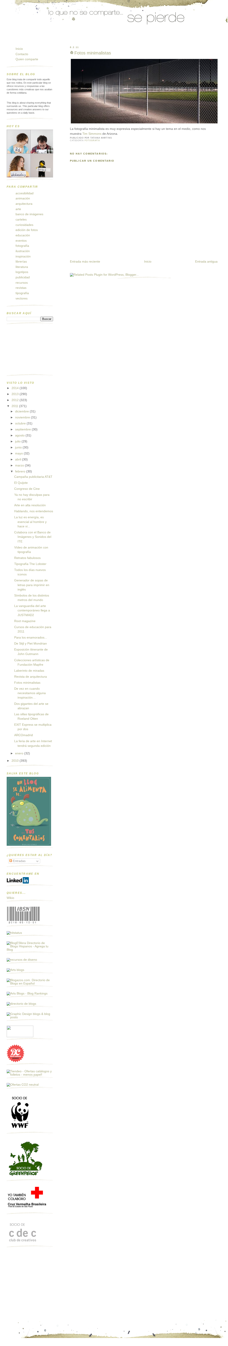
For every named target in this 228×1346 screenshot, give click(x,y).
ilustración (23, 251)
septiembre (23, 429)
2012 (16, 400)
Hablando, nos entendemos (33, 511)
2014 (16, 388)
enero (19, 753)
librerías (21, 261)
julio (18, 441)
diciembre (22, 411)
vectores (22, 298)
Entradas (19, 861)
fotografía (92, 140)
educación (23, 235)
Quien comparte (27, 59)
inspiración (23, 256)
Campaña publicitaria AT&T (33, 476)
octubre (21, 423)
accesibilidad (25, 193)
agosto (20, 435)
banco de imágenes (29, 214)
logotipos (22, 272)
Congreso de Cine (27, 488)
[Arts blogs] (15, 970)
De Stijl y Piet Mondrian (30, 643)
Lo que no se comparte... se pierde (41, 38)
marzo (20, 465)
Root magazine (25, 621)
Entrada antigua (206, 261)
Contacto (22, 54)
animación (23, 198)
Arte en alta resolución (30, 505)
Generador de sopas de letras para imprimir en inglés (31, 585)
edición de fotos (27, 230)
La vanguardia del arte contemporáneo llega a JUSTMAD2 (32, 610)
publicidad (23, 277)
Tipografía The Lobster (30, 564)
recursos (22, 282)
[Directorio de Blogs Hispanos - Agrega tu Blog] (30, 949)
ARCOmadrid (23, 735)
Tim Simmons (91, 133)
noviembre (23, 417)
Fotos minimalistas (92, 52)
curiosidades (24, 225)
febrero (20, 471)
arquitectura (24, 203)
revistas (21, 287)
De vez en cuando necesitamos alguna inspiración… (30, 693)
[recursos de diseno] (22, 959)
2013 (16, 394)
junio (19, 447)
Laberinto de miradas (29, 670)
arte (18, 209)
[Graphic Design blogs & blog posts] (30, 1017)
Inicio (147, 261)
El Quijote (21, 482)
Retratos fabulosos (27, 558)
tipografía (22, 293)
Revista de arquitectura (30, 676)
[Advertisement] (29, 351)
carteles (21, 219)
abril (18, 459)
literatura (22, 267)
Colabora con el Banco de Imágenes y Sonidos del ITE (32, 537)
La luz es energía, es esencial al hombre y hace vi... (30, 522)
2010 (16, 760)
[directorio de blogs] (21, 1003)
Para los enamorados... (30, 637)
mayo (19, 453)
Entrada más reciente (85, 261)
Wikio (10, 898)
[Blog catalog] (15, 1061)
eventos (21, 240)
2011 (15, 406)
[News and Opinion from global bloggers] (20, 1036)
